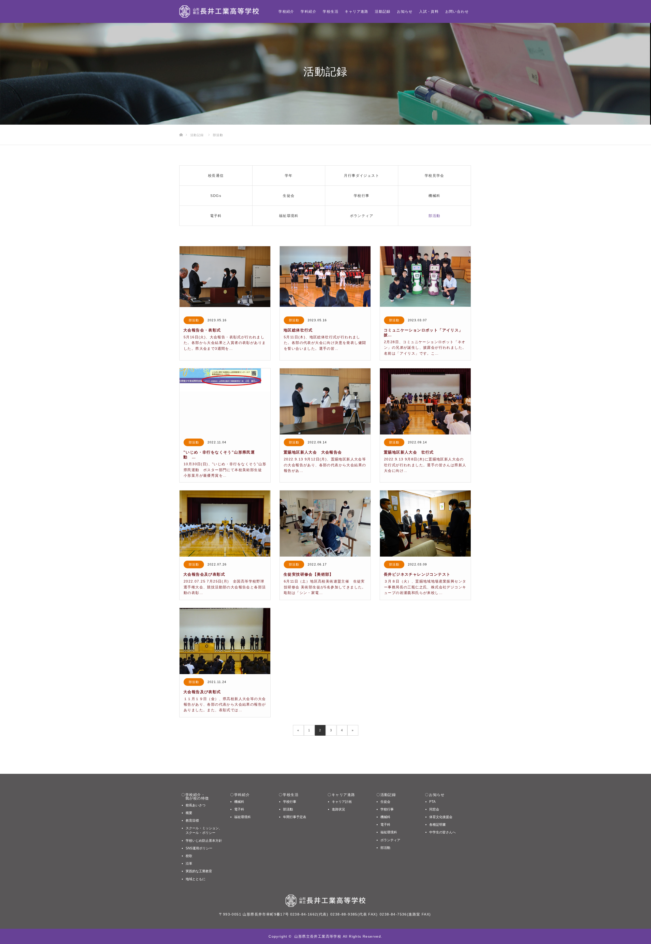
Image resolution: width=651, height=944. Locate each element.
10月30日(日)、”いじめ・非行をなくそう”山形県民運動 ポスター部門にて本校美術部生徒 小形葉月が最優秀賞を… (225, 469)
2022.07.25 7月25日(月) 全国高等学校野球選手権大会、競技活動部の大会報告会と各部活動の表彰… (225, 587)
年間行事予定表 (294, 817)
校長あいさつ (195, 805)
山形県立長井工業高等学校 (317, 936)
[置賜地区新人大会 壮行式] (425, 401)
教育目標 (192, 820)
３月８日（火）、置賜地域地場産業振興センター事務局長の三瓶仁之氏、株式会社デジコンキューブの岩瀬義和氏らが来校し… (425, 587)
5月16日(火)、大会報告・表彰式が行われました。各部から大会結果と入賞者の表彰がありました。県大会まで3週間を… (225, 343)
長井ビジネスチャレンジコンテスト (417, 574)
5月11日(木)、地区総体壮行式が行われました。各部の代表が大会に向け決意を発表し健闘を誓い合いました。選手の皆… (325, 343)
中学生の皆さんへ (442, 832)
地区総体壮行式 (298, 330)
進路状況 (338, 809)
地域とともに (195, 879)
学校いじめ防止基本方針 (204, 841)
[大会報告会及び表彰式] (225, 523)
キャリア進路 (356, 11)
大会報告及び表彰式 (202, 692)
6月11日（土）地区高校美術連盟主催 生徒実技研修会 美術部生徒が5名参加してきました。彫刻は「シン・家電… (325, 587)
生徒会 (385, 802)
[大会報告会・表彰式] (225, 279)
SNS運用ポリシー (199, 848)
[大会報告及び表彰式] (225, 641)
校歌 (189, 856)
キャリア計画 (342, 802)
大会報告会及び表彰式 (204, 574)
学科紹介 (308, 11)
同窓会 (434, 809)
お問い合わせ (457, 11)
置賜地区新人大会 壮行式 (409, 452)
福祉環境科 (242, 817)
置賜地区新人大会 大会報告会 (315, 452)
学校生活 (330, 11)
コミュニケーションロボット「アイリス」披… (423, 332)
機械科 (239, 802)
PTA (432, 802)
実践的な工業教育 (199, 871)
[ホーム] (181, 126)
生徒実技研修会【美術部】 (309, 574)
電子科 (239, 809)
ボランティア (390, 840)
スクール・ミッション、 (204, 830)
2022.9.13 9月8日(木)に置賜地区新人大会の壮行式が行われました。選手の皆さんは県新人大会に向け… (425, 465)
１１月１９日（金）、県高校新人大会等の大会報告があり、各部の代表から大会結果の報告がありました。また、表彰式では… (225, 704)
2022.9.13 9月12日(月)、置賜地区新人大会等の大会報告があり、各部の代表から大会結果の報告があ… (325, 465)
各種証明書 (437, 824)
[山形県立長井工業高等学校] (219, 11)
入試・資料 (429, 11)
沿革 (189, 863)
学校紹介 (286, 11)
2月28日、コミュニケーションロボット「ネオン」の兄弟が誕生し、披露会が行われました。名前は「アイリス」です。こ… (425, 347)
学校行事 (289, 802)
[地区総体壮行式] (325, 279)
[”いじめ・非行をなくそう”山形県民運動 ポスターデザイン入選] (225, 401)
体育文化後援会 (440, 817)
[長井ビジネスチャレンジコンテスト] (425, 523)
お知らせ (405, 11)
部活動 (194, 320)
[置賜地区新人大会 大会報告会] (325, 401)
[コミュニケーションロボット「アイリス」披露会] (425, 279)
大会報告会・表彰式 (202, 330)
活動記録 (383, 11)
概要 (189, 813)
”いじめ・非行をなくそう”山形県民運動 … (219, 454)
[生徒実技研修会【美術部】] (325, 523)
